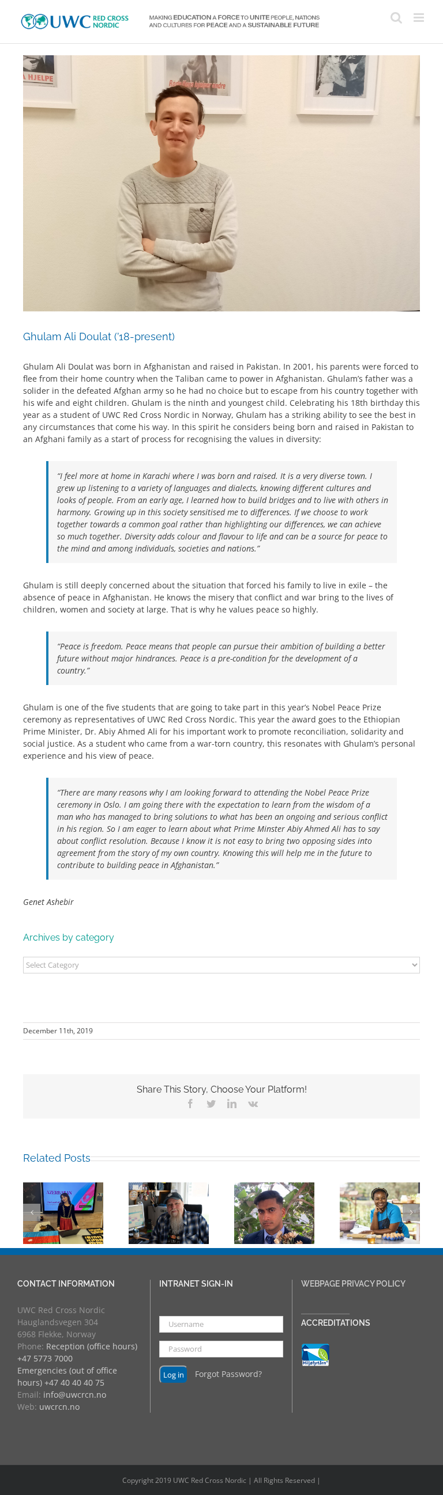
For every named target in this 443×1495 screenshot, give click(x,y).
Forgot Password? (228, 1373)
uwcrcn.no (59, 1406)
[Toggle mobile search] (396, 18)
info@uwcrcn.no (74, 1394)
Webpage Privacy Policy (353, 1283)
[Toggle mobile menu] (420, 18)
